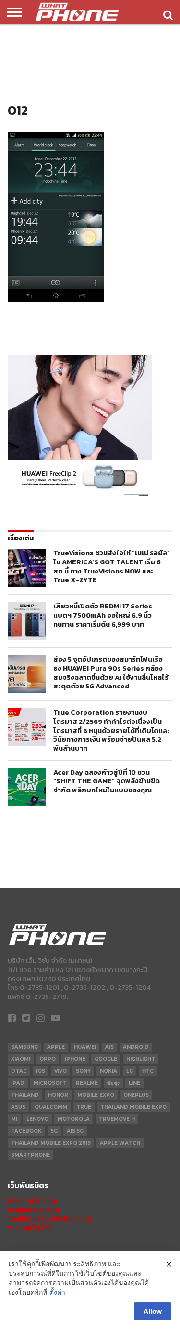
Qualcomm (51, 1107)
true (83, 1107)
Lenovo (37, 1119)
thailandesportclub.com (50, 1218)
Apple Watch (120, 1143)
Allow (153, 1311)
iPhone (75, 1059)
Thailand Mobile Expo (133, 1107)
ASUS (18, 1107)
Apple (56, 1047)
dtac (19, 1071)
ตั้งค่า (57, 1292)
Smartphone (30, 1155)
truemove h (117, 1119)
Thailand (25, 1095)
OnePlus (136, 1095)
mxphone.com (33, 1200)
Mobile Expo (95, 1095)
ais (109, 1047)
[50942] (80, 496)
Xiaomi (20, 1059)
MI (14, 1119)
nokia (108, 1071)
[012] (56, 299)
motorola (74, 1119)
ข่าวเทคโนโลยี (30, 1227)
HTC (148, 1071)
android (136, 1047)
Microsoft (50, 1083)
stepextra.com (34, 1209)
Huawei (85, 1047)
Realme (87, 1083)
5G (54, 1131)
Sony (83, 1071)
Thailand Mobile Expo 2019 (51, 1143)
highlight (140, 1059)
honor (58, 1095)
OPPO (47, 1059)
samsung (24, 1047)
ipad (17, 1083)
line (134, 1083)
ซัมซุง (113, 1083)
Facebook (26, 1131)
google (106, 1059)
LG (129, 1071)
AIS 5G (75, 1131)
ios (40, 1071)
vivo (60, 1071)
